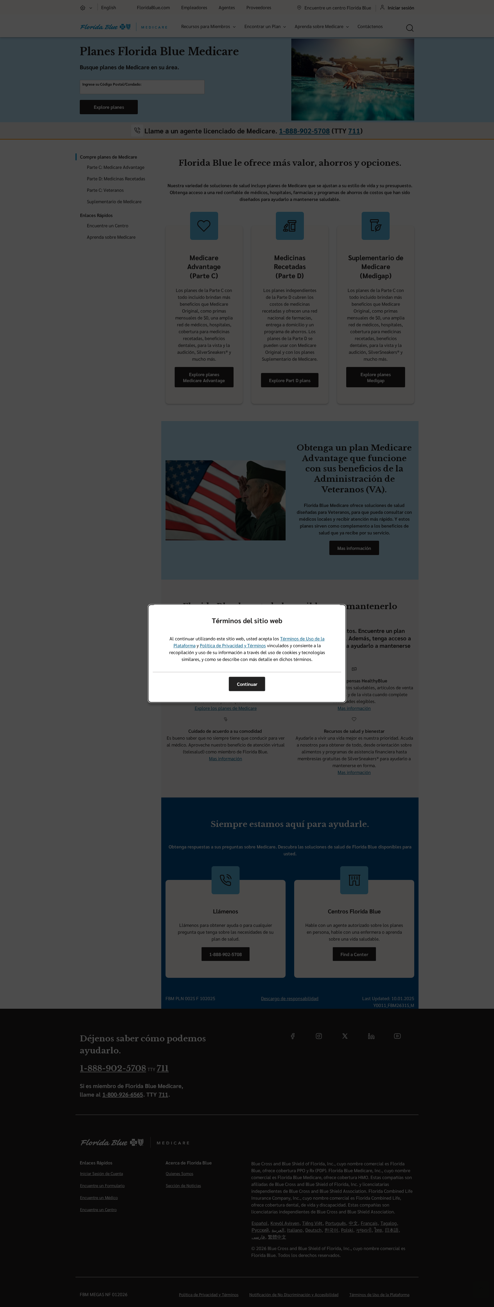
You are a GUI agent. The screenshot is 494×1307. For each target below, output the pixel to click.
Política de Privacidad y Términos (233, 646)
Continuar (247, 684)
